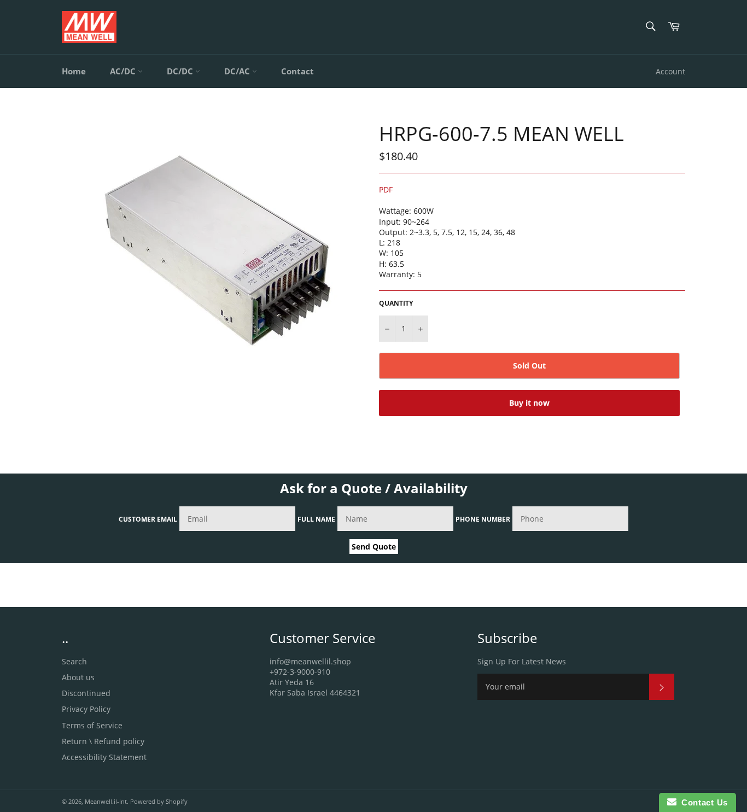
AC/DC (124, 71)
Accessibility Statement (104, 757)
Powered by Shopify (159, 801)
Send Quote (374, 546)
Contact (297, 71)
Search (74, 661)
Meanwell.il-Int (106, 801)
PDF (386, 189)
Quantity (396, 303)
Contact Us (702, 802)
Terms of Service (92, 725)
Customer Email (148, 519)
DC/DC (181, 71)
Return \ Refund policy (103, 741)
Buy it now (529, 403)
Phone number (483, 519)
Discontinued (86, 693)
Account (670, 71)
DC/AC (238, 71)
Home (74, 71)
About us (78, 677)
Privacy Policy (86, 709)
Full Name (316, 519)
